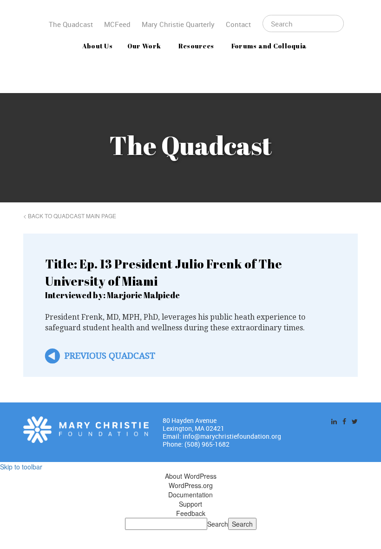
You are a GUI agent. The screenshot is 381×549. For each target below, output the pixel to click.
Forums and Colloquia (269, 45)
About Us (97, 45)
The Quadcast (71, 24)
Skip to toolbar (21, 466)
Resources (196, 45)
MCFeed (117, 24)
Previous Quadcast (110, 355)
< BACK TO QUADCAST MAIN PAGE (69, 216)
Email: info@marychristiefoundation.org (222, 436)
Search (217, 524)
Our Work (144, 45)
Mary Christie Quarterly (178, 24)
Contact (238, 24)
